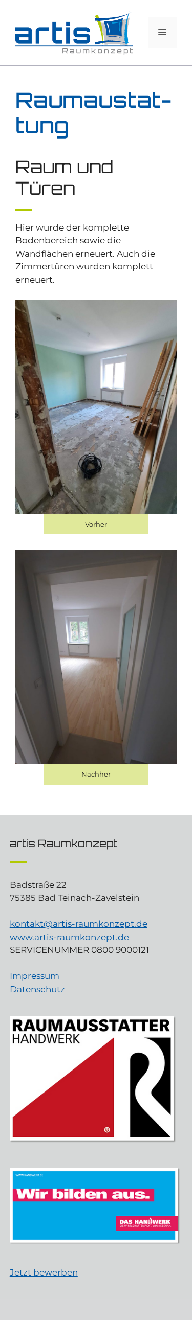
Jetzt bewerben (44, 1272)
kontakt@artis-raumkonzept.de (78, 924)
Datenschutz (37, 989)
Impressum (34, 976)
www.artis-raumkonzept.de (69, 937)
